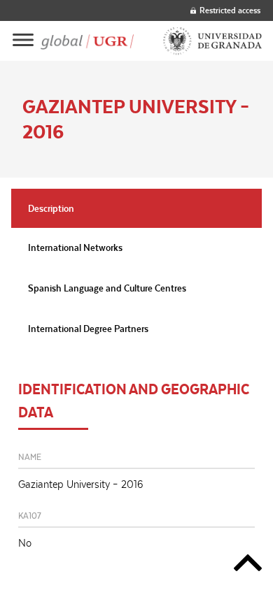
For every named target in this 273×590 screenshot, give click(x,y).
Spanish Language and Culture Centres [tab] (107, 288)
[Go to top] (248, 565)
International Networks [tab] (75, 247)
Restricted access (230, 10)
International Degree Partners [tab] (88, 328)
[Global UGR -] (87, 41)
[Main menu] (23, 41)
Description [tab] (51, 208)
